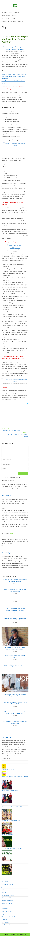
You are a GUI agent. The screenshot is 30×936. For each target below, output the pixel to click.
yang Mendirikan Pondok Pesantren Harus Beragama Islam (15, 722)
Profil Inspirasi (5, 908)
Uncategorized (5, 919)
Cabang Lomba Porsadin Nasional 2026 (10, 790)
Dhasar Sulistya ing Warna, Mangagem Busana (11, 848)
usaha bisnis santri (6, 924)
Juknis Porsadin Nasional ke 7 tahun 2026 (10, 804)
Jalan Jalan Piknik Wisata (7, 887)
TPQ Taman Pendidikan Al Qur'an (9, 916)
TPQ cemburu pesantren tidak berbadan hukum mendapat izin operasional (15, 712)
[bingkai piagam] (15, 380)
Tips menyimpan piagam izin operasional (14, 74)
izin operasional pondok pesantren (12, 731)
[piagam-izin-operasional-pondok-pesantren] (15, 246)
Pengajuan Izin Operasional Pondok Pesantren (15, 656)
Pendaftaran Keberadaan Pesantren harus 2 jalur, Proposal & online (15, 619)
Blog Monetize (5, 881)
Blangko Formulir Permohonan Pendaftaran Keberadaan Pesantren (15, 580)
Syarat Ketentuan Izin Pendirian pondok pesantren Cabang (15, 590)
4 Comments (6, 758)
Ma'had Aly (4, 892)
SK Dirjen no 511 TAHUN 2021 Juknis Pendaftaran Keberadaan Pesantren (15, 648)
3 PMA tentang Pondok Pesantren (15, 599)
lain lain (3, 889)
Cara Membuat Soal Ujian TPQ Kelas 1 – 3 (10, 876)
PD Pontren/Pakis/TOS (6, 897)
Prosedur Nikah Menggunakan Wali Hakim (11, 820)
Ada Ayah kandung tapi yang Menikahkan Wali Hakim (13, 806)
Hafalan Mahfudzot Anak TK (8, 769)
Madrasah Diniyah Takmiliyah (8, 895)
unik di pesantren (5, 922)
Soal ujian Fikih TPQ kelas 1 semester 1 (10, 862)
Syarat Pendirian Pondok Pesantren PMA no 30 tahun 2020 (15, 703)
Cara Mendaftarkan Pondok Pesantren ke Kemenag (14, 666)
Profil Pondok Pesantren (7, 911)
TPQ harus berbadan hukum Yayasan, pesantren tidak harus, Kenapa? (15, 609)
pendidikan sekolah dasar (7, 900)
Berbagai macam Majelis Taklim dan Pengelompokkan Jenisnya (15, 776)
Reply (22, 480)
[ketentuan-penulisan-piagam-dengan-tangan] (15, 149)
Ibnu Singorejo (6, 496)
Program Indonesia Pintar (7, 914)
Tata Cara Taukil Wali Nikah (7, 834)
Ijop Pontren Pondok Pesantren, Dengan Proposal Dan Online (15, 695)
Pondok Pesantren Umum (10, 756)
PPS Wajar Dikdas (5, 906)
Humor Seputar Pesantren (7, 884)
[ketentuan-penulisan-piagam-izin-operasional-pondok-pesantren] (15, 48)
